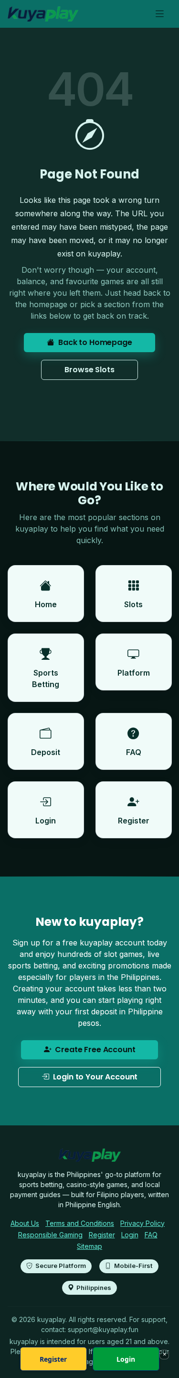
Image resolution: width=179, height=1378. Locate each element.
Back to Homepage (95, 342)
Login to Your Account (95, 1076)
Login (129, 1235)
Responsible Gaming (50, 1235)
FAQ (151, 1235)
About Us (25, 1223)
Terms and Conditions (79, 1223)
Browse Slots (89, 369)
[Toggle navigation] (159, 14)
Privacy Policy (142, 1223)
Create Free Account (95, 1049)
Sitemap (89, 1246)
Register (102, 1235)
